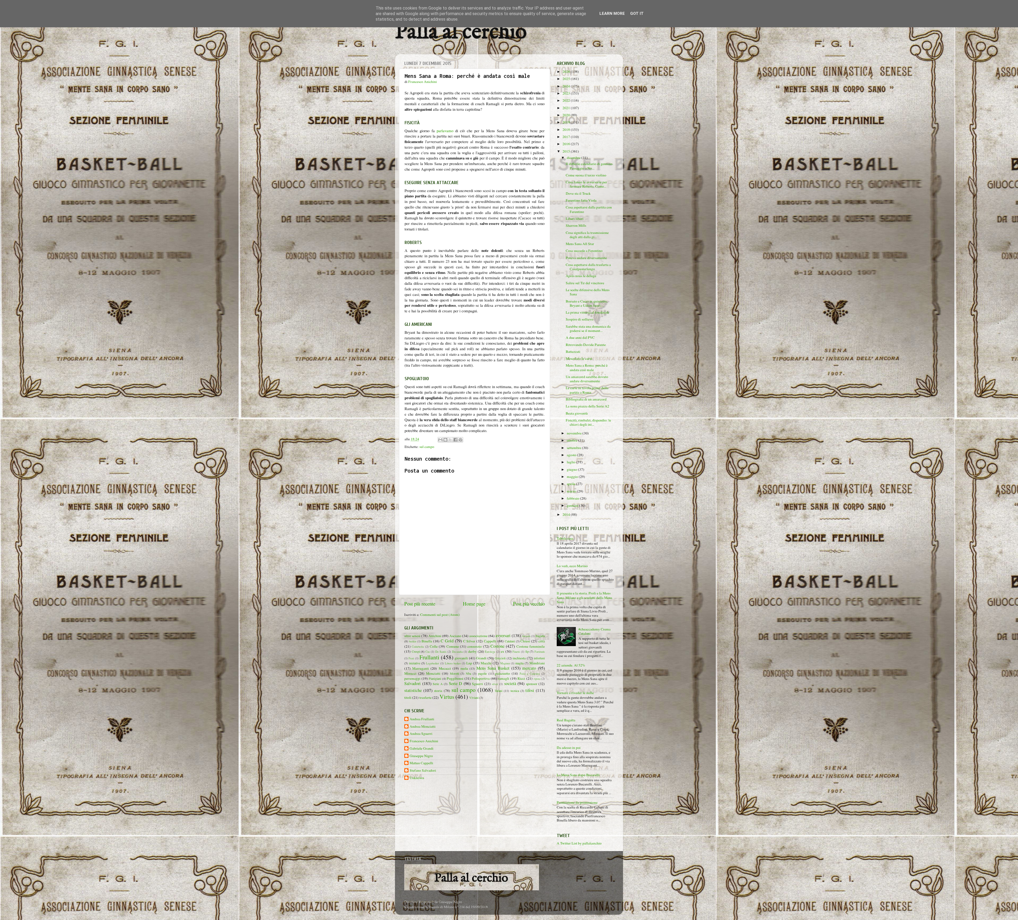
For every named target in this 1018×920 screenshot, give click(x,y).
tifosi (529, 690)
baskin (412, 641)
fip (527, 651)
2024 (567, 86)
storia (438, 690)
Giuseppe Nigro (421, 756)
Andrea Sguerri (421, 733)
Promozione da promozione (577, 802)
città (541, 641)
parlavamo (445, 130)
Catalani (510, 641)
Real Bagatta (566, 720)
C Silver (469, 641)
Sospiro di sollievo (579, 319)
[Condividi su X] (450, 439)
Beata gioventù (577, 413)
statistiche (413, 690)
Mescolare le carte (579, 358)
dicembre (574, 157)
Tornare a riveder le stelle (575, 692)
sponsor (531, 683)
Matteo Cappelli (421, 763)
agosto (572, 454)
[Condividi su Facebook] (455, 439)
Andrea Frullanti (422, 719)
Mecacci (445, 668)
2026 (567, 71)
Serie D (455, 683)
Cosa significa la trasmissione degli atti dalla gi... (587, 234)
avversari (503, 635)
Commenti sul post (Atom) (440, 614)
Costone (497, 646)
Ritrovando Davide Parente (586, 344)
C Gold (447, 641)
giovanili (461, 658)
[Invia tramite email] (440, 439)
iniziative (414, 663)
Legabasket (432, 663)
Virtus (447, 696)
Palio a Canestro (530, 673)
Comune (452, 646)
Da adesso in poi (569, 747)
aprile (571, 483)
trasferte (425, 697)
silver (495, 684)
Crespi (416, 651)
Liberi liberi (574, 218)
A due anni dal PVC (580, 337)
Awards (526, 636)
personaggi (412, 678)
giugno (572, 469)
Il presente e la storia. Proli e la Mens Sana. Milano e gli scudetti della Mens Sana (584, 597)
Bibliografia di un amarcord (586, 399)
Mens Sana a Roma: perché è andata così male (587, 367)
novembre (574, 433)
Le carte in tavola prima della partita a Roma (587, 389)
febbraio (573, 498)
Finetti (516, 652)
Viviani (474, 697)
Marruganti (420, 668)
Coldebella (418, 646)
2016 (567, 143)
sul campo (426, 446)
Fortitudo (539, 652)
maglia (519, 663)
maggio (573, 476)
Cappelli (490, 641)
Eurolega (490, 652)
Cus (427, 652)
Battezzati (573, 351)
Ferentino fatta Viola (581, 200)
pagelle (482, 673)
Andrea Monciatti (423, 726)
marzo (572, 491)
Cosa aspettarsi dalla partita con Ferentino (589, 209)
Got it (637, 13)
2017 (567, 136)
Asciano (455, 635)
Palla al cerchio (461, 32)
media (464, 668)
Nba (468, 673)
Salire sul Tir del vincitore (585, 283)
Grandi (481, 658)
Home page (474, 603)
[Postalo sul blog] (445, 439)
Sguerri (477, 683)
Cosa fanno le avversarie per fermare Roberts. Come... (586, 184)
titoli (407, 697)
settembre (574, 447)
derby (472, 651)
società (510, 683)
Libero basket (453, 663)
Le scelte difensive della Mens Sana (587, 291)
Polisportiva (481, 678)
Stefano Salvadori (423, 770)
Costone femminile (530, 646)
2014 (567, 514)
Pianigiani (435, 678)
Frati (411, 658)
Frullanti (429, 657)
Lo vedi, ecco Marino (572, 565)
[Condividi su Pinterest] (460, 439)
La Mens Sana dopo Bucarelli (578, 774)
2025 (567, 78)
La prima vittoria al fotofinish (587, 312)
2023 (567, 93)
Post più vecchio (529, 603)
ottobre (572, 440)
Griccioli (500, 658)
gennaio (573, 505)
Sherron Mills (576, 225)
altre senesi (412, 635)
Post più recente (419, 603)
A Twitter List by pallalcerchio (579, 843)
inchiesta (519, 658)
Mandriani (537, 663)
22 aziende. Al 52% (571, 665)
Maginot (505, 663)
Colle (434, 646)
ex (502, 651)
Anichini (434, 635)
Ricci (521, 678)
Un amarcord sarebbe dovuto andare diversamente (587, 378)
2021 (567, 107)
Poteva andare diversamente (586, 257)
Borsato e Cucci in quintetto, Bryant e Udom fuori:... (586, 303)
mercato (529, 668)
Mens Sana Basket (492, 668)
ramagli (503, 678)
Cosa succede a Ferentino (584, 250)
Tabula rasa (565, 538)
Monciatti (433, 673)
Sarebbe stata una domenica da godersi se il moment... (588, 328)
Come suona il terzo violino (586, 175)
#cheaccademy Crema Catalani (594, 631)
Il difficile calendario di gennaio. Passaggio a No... (589, 165)
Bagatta (540, 636)
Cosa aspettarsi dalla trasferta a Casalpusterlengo (588, 266)
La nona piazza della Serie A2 (587, 406)
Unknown (417, 778)
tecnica (515, 690)
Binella (427, 641)
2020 (567, 115)
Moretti (454, 673)
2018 (567, 129)
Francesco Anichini (424, 741)
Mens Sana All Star (580, 243)
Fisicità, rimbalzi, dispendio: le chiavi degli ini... (588, 422)
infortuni (539, 658)
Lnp (469, 663)
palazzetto (502, 673)
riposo (537, 679)
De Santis (441, 652)
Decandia (457, 652)
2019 (567, 122)
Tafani (498, 690)
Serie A (438, 684)
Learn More (612, 13)
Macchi (486, 663)
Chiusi (525, 641)
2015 (567, 151)
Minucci (410, 673)
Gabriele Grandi (421, 748)
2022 (567, 100)
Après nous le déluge (581, 275)
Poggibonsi (455, 678)
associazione (478, 635)
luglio (571, 462)
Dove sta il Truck (578, 193)
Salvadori (412, 683)
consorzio (474, 646)
